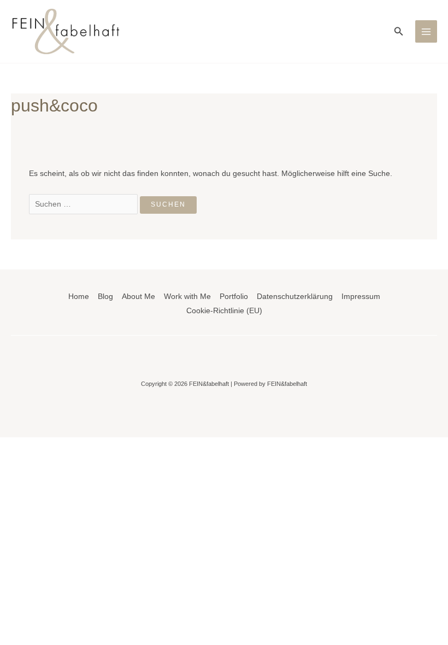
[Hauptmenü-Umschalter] (426, 31)
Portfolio (234, 296)
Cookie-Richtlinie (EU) (224, 311)
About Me (138, 296)
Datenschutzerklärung (295, 296)
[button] (399, 32)
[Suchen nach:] (84, 204)
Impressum (360, 296)
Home (78, 296)
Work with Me (187, 296)
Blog (105, 296)
